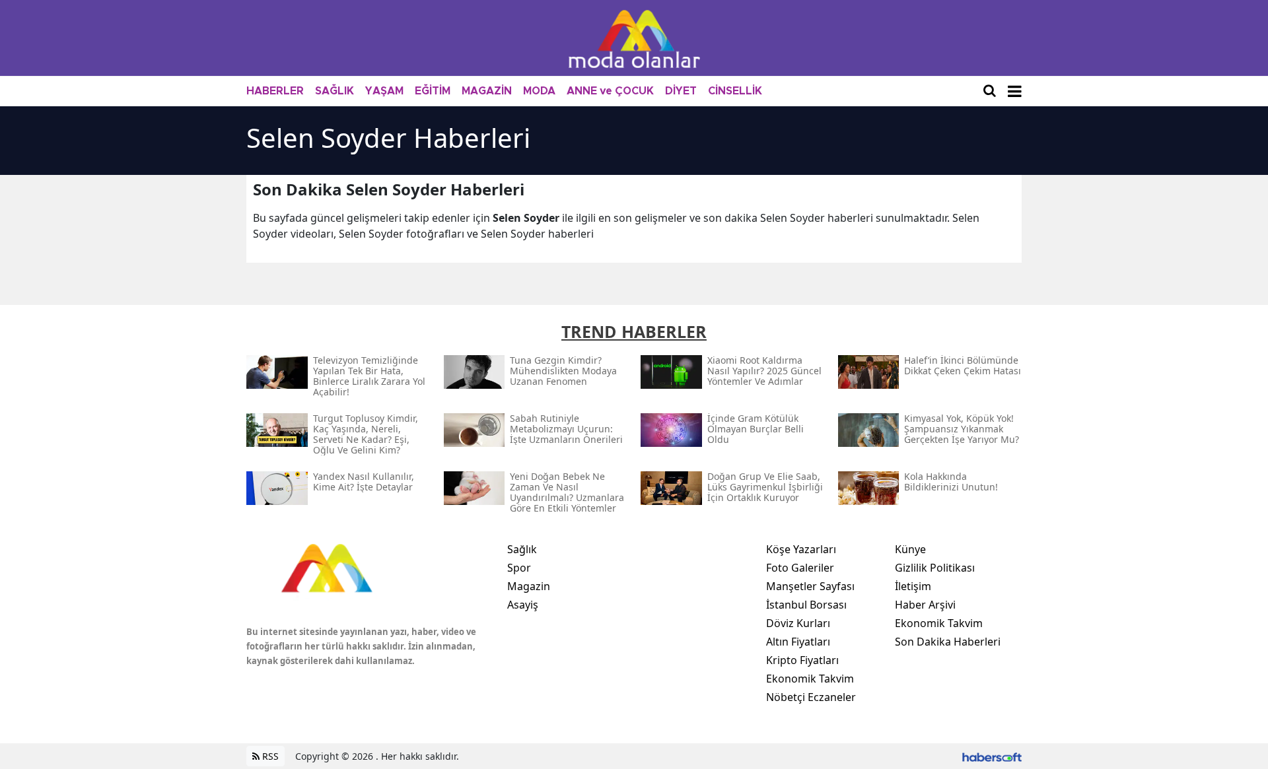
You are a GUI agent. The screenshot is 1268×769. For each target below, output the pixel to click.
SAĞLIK (334, 91)
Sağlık (522, 549)
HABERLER (275, 91)
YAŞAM (384, 91)
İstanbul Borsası (806, 604)
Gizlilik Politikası (935, 567)
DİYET (681, 91)
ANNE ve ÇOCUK (610, 91)
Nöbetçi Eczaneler (811, 697)
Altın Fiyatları (798, 641)
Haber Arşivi (925, 604)
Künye (910, 549)
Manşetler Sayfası (810, 586)
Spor (519, 567)
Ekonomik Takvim (810, 678)
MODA (539, 91)
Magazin (528, 586)
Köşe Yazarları (801, 549)
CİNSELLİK (735, 91)
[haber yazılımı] (992, 756)
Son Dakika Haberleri (948, 641)
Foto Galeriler (800, 567)
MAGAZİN (487, 91)
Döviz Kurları (798, 623)
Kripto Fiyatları (802, 660)
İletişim (913, 586)
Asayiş (522, 604)
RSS (269, 756)
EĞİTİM (432, 91)
